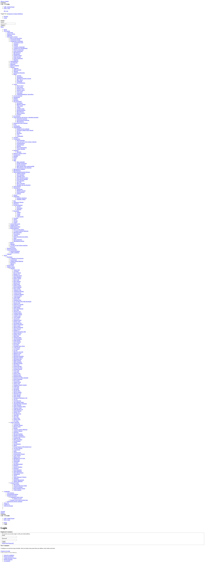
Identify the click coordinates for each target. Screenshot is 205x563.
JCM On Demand (8, 505)
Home (5, 29)
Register (6, 16)
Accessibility (7, 561)
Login (5, 18)
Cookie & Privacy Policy (10, 558)
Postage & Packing (8, 556)
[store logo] (15, 13)
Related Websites (8, 559)
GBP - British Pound (9, 7)
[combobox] (8, 24)
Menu (2, 27)
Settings (3, 513)
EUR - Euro (7, 8)
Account (3, 511)
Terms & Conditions (9, 555)
